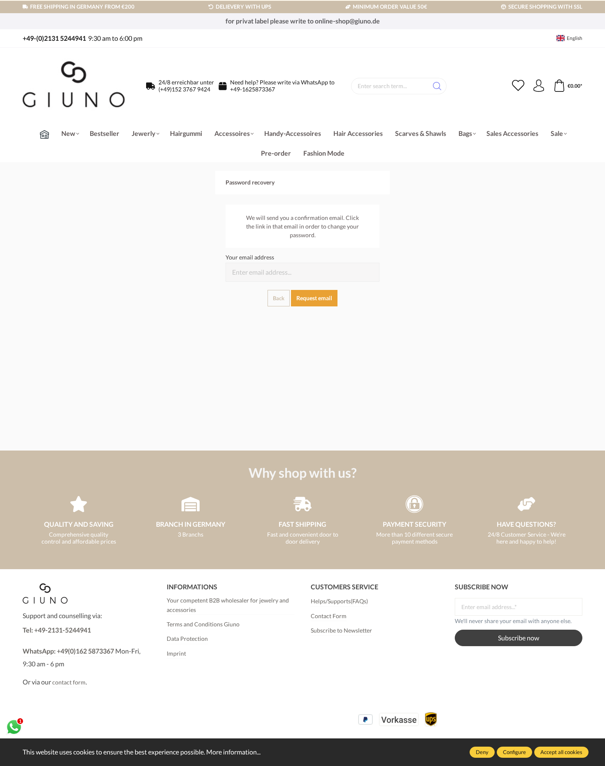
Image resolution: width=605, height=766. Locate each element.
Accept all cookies (561, 752)
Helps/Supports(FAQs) (339, 601)
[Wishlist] (518, 86)
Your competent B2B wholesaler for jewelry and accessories (228, 605)
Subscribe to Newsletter (341, 630)
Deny (482, 752)
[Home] (44, 134)
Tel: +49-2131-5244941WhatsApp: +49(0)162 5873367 (68, 640)
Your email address (250, 257)
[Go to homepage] (74, 86)
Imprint (176, 653)
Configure (514, 752)
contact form (69, 682)
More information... (233, 752)
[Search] (437, 86)
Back (278, 298)
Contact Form (329, 615)
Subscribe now (518, 638)
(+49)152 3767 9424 (184, 89)
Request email (314, 297)
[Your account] (539, 86)
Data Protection (187, 638)
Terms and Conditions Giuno (203, 624)
